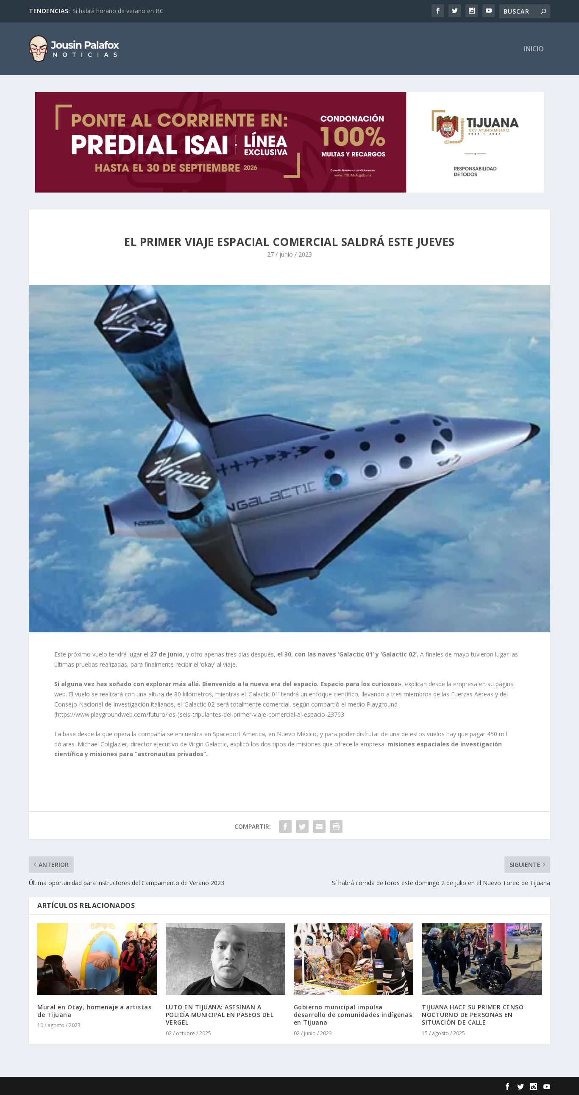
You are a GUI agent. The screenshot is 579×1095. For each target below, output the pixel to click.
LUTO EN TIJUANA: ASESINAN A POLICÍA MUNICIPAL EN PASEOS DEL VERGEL (220, 1014)
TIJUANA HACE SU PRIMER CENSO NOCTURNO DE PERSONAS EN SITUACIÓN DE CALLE (472, 1014)
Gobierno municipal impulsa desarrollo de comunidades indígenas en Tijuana (353, 1014)
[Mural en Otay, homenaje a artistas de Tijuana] (97, 959)
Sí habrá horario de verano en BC (118, 11)
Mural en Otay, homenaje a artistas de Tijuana (94, 1011)
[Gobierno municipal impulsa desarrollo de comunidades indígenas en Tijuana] (353, 959)
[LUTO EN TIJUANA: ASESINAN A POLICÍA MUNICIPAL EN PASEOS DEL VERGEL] (225, 959)
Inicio (534, 49)
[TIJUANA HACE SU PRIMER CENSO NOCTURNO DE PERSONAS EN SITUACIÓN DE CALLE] (481, 959)
